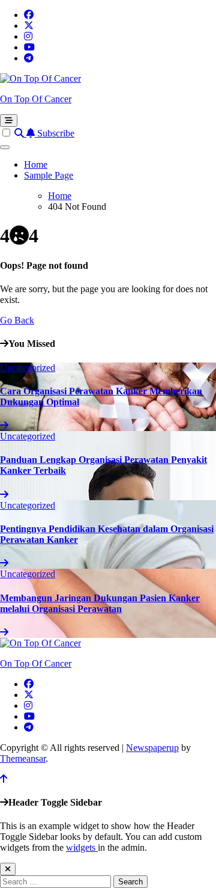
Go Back (17, 320)
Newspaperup (152, 748)
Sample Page (48, 175)
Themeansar (23, 758)
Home (35, 164)
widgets (82, 847)
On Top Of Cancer (35, 99)
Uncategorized (27, 368)
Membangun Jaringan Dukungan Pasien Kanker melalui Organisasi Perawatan (100, 603)
